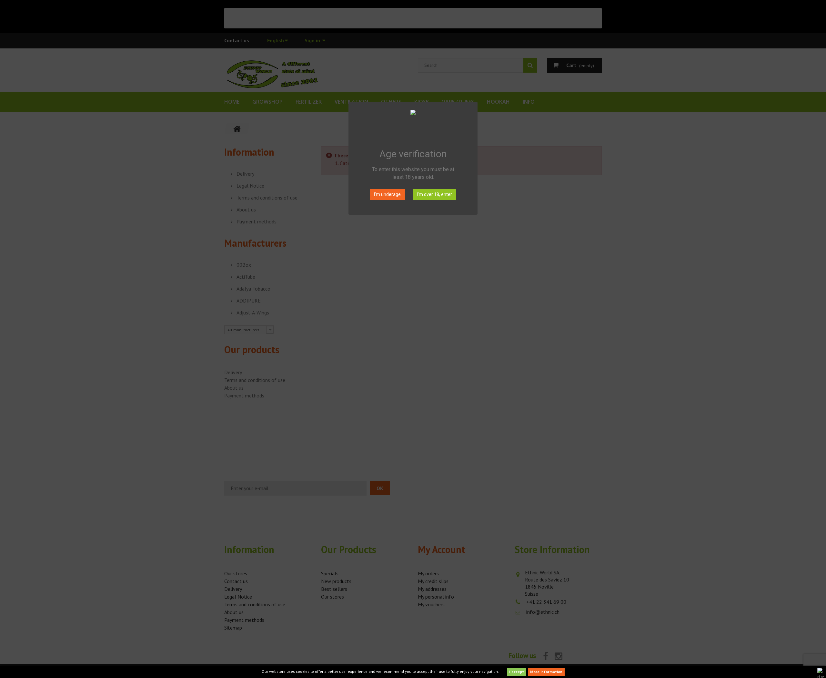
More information (546, 671)
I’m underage (387, 194)
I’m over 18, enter (434, 194)
